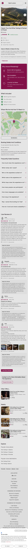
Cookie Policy (8, 541)
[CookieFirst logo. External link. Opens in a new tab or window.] (1, 532)
